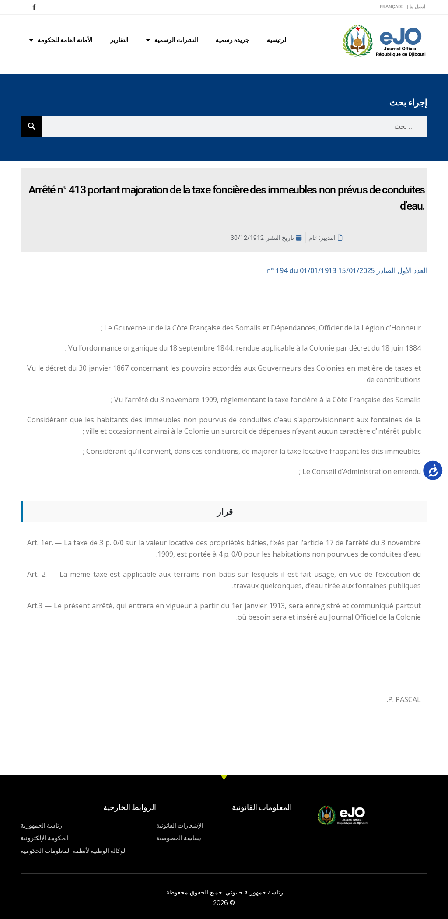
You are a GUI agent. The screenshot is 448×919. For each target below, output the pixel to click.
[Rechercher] (31, 126)
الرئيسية (277, 39)
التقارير (119, 39)
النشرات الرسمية (176, 39)
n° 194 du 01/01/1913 (346, 270)
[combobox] (234, 126)
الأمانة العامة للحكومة (65, 39)
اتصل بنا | (416, 7)
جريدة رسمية (232, 39)
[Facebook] (34, 7)
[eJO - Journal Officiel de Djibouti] (383, 40)
